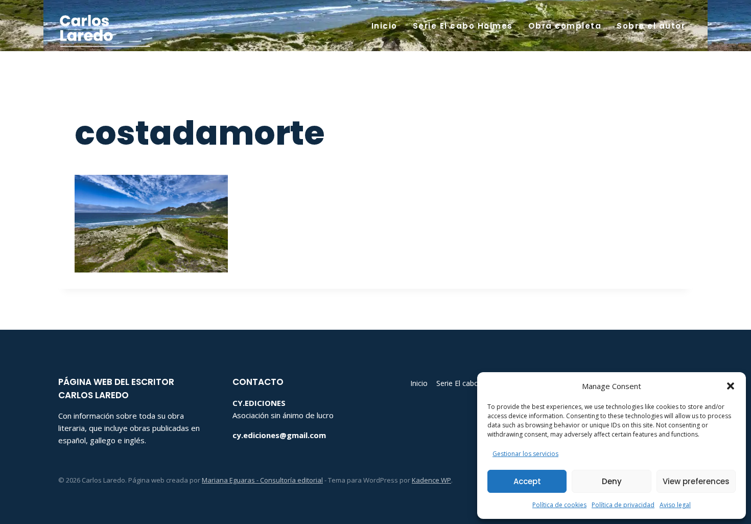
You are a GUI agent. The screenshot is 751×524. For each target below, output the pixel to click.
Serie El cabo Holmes (463, 25)
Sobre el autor (651, 25)
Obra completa (565, 25)
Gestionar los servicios (525, 453)
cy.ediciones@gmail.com (279, 435)
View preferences (696, 481)
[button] (730, 386)
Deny (612, 481)
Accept (527, 481)
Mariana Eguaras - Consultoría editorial (262, 480)
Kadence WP (431, 480)
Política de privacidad (623, 504)
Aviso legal (675, 504)
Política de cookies (559, 504)
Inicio (384, 25)
